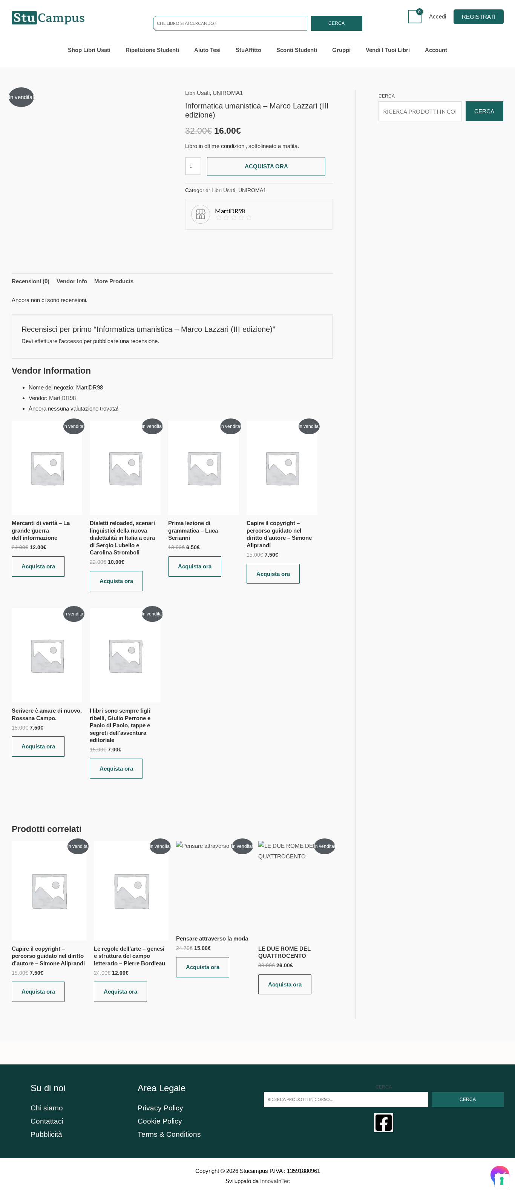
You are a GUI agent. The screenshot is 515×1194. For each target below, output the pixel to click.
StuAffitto (248, 50)
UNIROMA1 (228, 93)
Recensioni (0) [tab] (30, 281)
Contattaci (47, 1121)
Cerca (336, 23)
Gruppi (341, 50)
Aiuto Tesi (207, 50)
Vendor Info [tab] (72, 281)
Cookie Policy (160, 1121)
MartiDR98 (62, 398)
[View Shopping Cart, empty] (415, 16)
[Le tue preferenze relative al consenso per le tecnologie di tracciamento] (502, 1181)
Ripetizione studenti (152, 50)
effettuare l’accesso (58, 341)
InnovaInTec (275, 1181)
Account (436, 50)
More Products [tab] (113, 281)
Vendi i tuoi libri (388, 50)
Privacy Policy (160, 1108)
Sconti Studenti (296, 50)
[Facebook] (383, 1122)
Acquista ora (266, 166)
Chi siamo (47, 1108)
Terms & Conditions (169, 1134)
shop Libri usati (89, 50)
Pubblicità (46, 1134)
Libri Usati (197, 93)
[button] (479, 16)
